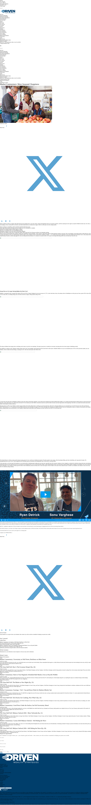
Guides (1, 785)
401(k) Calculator (3, 41)
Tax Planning (2, 20)
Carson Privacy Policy (4, 802)
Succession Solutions (4, 3)
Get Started (2, 654)
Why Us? (2, 22)
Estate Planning (3, 18)
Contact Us (2, 637)
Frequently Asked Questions (5, 772)
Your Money (2, 30)
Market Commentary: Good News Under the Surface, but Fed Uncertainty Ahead (24, 705)
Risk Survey (2, 38)
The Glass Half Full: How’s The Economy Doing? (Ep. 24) (11, 643)
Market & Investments (4, 35)
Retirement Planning (4, 16)
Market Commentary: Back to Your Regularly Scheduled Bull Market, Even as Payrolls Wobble (18, 645)
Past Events (2, 27)
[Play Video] (1, 520)
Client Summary (8, 788)
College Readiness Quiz (4, 43)
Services (1, 14)
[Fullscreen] (89, 520)
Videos (1, 783)
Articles (1, 782)
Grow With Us (3, 2)
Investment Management (5, 17)
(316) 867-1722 (3, 4)
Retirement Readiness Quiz (5, 40)
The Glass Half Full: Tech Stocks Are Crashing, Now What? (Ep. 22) (20, 697)
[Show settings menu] (86, 520)
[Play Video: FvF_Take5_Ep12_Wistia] (45, 494)
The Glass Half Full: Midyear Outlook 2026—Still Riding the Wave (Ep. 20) (23, 728)
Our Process (2, 24)
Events (1, 26)
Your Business (3, 31)
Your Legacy (2, 33)
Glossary (1, 786)
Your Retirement (3, 32)
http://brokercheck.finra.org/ (52, 798)
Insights (1, 28)
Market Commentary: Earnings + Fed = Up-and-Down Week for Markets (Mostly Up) (26, 690)
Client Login (2, 6)
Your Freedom (3, 34)
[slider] (42, 520)
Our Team (2, 23)
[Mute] (83, 520)
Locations (2, 25)
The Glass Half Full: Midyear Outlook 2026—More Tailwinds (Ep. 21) (21, 713)
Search (1, 0)
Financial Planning (3, 15)
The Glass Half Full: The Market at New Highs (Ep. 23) (11, 646)
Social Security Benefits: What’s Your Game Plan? (10, 644)
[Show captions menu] (79, 520)
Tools (1, 37)
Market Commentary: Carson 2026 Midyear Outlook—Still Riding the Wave (23, 720)
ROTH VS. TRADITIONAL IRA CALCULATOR (10, 42)
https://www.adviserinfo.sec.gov (39, 798)
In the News (2, 36)
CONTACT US (3, 44)
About (1, 21)
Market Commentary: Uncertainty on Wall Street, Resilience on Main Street (14, 642)
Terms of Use (11, 802)
